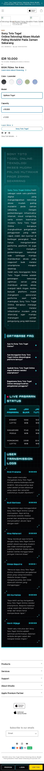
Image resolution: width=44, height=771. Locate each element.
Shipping (12, 61)
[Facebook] (3, 133)
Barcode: (15, 46)
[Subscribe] (35, 733)
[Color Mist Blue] (34, 81)
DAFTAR (36, 767)
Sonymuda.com (35, 758)
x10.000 (6, 109)
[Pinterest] (9, 133)
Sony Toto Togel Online (19, 190)
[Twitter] (6, 133)
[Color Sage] (27, 81)
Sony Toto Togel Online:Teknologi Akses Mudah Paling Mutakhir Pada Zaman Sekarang (22, 757)
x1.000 (6, 117)
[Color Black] (3, 81)
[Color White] (11, 81)
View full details (8, 136)
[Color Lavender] (19, 82)
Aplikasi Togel (9, 95)
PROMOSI (8, 767)
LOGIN (22, 767)
